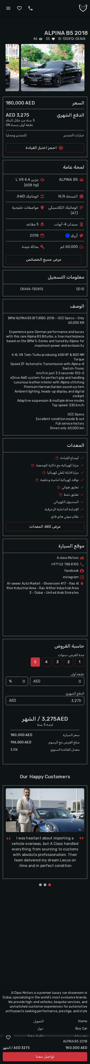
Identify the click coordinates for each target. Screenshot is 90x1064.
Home (82, 1021)
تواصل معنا (45, 1056)
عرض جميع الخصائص (44, 259)
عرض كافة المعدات (45, 526)
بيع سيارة (81, 1036)
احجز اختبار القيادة (41, 148)
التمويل (38, 1021)
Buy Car (81, 1029)
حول (40, 1029)
